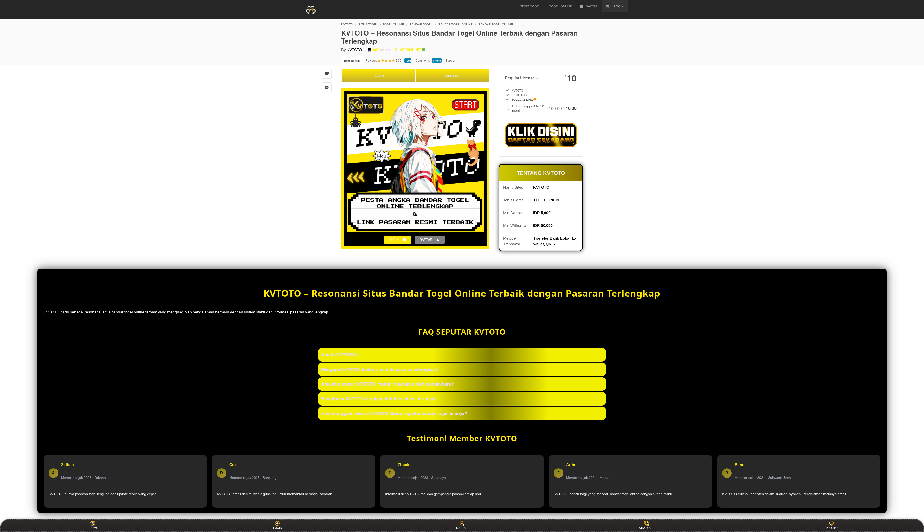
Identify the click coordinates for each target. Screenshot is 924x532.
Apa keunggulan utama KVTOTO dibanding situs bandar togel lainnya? (394, 413)
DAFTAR (452, 75)
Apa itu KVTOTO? (339, 354)
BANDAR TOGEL (421, 24)
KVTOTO (347, 24)
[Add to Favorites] (327, 74)
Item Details (352, 60)
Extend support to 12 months (544, 108)
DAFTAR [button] (425, 239)
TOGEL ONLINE (393, 24)
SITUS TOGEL (368, 24)
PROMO (93, 528)
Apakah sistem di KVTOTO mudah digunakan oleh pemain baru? (387, 384)
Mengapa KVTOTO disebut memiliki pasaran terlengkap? (379, 369)
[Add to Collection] (327, 87)
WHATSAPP (646, 528)
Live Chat (831, 528)
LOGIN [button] (393, 239)
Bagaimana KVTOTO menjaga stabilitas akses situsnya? (379, 398)
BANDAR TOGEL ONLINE (455, 24)
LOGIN (378, 75)
